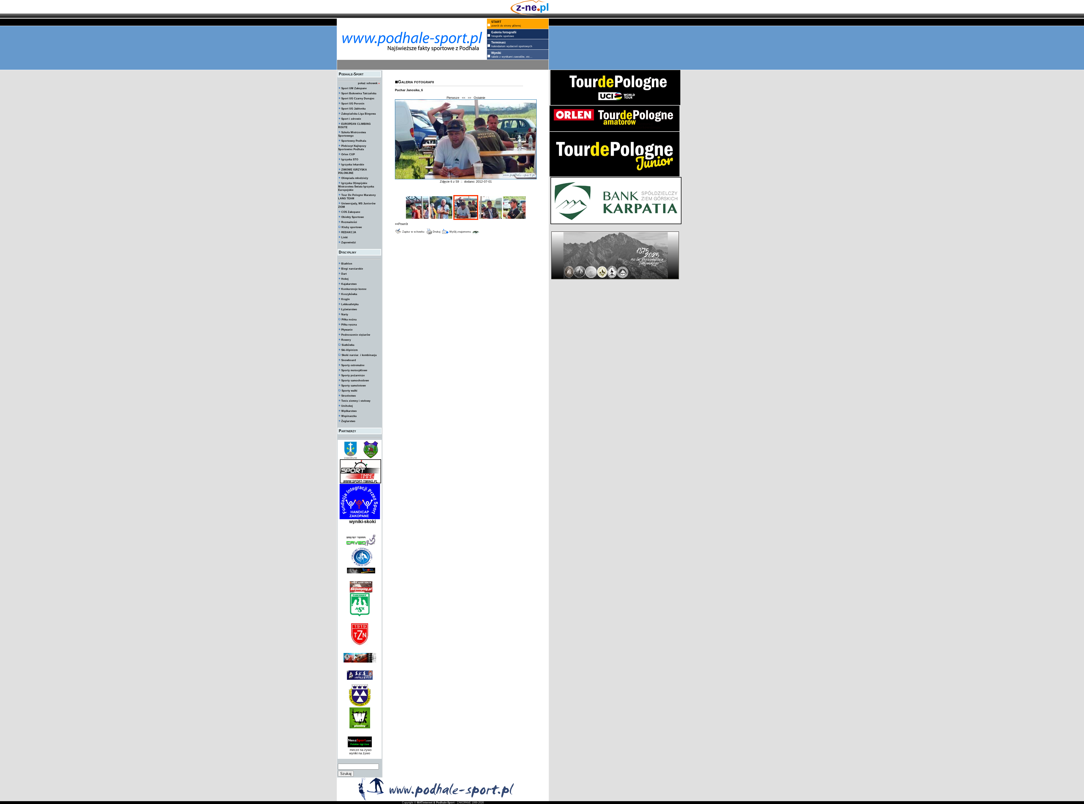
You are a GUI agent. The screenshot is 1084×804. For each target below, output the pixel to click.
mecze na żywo (359, 749)
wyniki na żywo (359, 753)
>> (469, 97)
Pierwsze (453, 97)
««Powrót (401, 224)
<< (463, 97)
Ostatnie (479, 97)
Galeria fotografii (416, 81)
